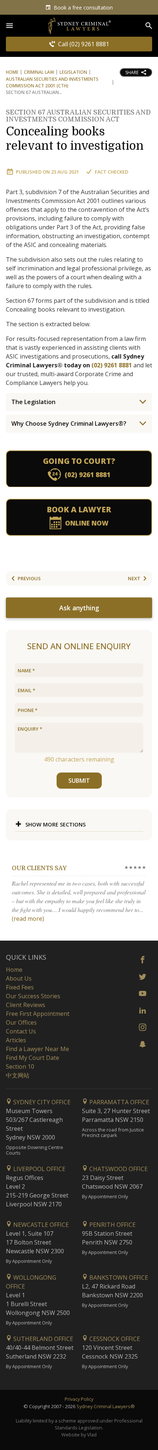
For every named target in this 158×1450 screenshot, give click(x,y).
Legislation (73, 72)
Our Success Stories (33, 996)
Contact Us (21, 1031)
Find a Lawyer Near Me (37, 1049)
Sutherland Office (42, 1339)
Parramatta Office (118, 1102)
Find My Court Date (32, 1058)
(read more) (28, 919)
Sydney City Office (41, 1102)
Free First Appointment (37, 1014)
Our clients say (39, 868)
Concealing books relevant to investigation (78, 132)
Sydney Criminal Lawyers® (105, 1406)
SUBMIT (79, 781)
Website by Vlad (79, 1434)
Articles (16, 1040)
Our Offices (21, 1022)
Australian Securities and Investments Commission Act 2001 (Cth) (52, 82)
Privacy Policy (79, 1399)
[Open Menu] (9, 26)
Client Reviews (25, 1005)
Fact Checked (111, 171)
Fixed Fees (20, 987)
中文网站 (17, 1075)
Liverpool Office (38, 1169)
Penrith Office (112, 1225)
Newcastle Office (40, 1225)
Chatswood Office (118, 1169)
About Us (19, 978)
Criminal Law (39, 72)
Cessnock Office (114, 1339)
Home (12, 72)
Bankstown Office (118, 1277)
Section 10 (20, 1066)
